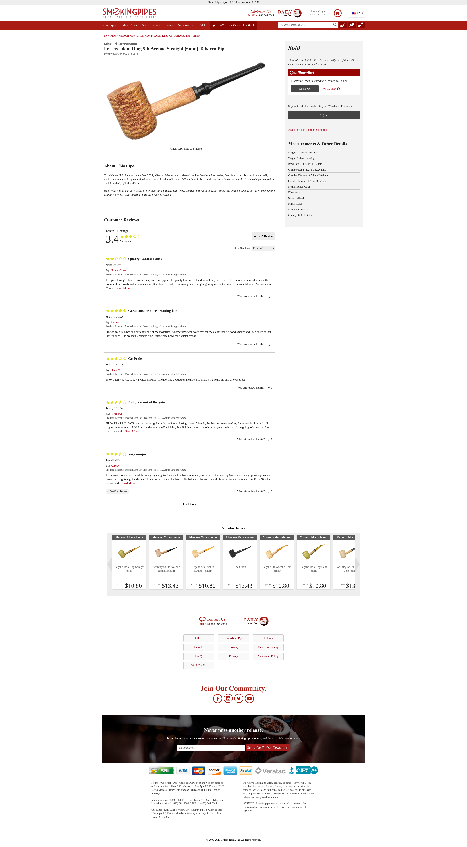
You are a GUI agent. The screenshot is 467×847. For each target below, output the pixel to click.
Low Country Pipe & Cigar (200, 809)
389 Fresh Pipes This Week (236, 25)
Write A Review (263, 236)
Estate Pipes (129, 25)
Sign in (324, 115)
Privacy (233, 656)
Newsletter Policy (268, 656)
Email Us (252, 15)
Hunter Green (119, 270)
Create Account (318, 14)
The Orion (240, 567)
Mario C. (116, 322)
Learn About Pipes (233, 638)
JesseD (115, 465)
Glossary (233, 647)
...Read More (122, 288)
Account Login (317, 11)
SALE (202, 25)
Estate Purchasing (268, 647)
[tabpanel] (129, 562)
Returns (268, 638)
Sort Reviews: (243, 248)
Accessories (185, 25)
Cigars (169, 25)
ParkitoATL (117, 413)
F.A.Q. (199, 656)
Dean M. (116, 370)
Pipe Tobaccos (150, 25)
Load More (189, 504)
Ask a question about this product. (307, 129)
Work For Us (199, 665)
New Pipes (109, 25)
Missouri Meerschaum (131, 35)
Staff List (199, 638)
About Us (198, 647)
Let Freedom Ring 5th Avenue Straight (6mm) (173, 35)
